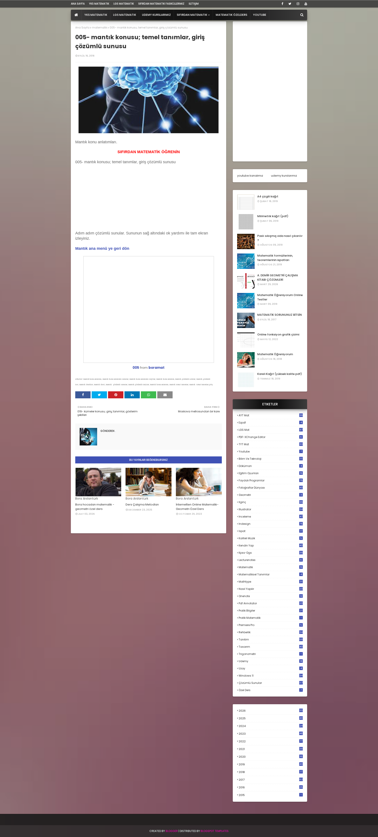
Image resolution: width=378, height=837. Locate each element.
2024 (271, 726)
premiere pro (270, 625)
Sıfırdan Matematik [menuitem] (192, 15)
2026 (271, 711)
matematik (99, 27)
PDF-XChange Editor (270, 437)
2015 (270, 795)
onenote (270, 596)
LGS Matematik (124, 3)
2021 (271, 749)
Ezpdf (270, 422)
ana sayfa (78, 3)
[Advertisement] (108, 202)
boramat (156, 367)
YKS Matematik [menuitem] (95, 15)
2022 (270, 741)
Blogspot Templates (215, 831)
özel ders (270, 690)
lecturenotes (270, 560)
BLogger (172, 831)
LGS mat (271, 430)
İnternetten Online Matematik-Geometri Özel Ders (197, 506)
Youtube (270, 451)
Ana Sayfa (82, 27)
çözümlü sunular (271, 683)
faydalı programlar (271, 480)
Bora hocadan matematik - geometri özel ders (94, 506)
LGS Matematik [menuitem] (124, 15)
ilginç (271, 502)
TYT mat (271, 444)
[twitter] (290, 3)
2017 (271, 780)
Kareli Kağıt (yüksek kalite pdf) (279, 374)
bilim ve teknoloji (270, 459)
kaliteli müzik (270, 538)
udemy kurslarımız (284, 176)
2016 (271, 787)
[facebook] (282, 3)
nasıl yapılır (271, 589)
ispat (270, 531)
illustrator (271, 509)
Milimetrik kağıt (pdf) (272, 216)
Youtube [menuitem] (259, 15)
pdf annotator (271, 603)
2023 (271, 734)
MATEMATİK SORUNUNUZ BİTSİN (279, 315)
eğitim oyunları (270, 473)
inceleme (271, 516)
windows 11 (271, 675)
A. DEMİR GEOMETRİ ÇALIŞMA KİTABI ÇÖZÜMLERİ (277, 277)
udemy (270, 661)
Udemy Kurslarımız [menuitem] (156, 15)
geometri (270, 495)
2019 (271, 764)
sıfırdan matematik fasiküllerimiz (161, 3)
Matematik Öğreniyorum (275, 354)
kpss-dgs (271, 553)
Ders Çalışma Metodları (142, 504)
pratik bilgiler (270, 610)
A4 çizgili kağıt (267, 196)
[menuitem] (76, 15)
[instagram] (298, 3)
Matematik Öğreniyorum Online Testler (280, 297)
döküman (270, 466)
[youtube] (305, 3)
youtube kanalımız (250, 176)
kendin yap (271, 545)
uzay (270, 668)
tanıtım (271, 639)
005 (136, 367)
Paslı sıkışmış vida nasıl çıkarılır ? (280, 238)
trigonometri (270, 654)
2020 (270, 757)
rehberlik (271, 632)
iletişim (194, 3)
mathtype (270, 581)
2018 (270, 772)
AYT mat (271, 415)
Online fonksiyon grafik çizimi (278, 334)
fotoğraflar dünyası (271, 487)
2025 (271, 718)
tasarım (271, 647)
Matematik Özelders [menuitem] (231, 15)
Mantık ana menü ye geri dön (102, 248)
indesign (271, 524)
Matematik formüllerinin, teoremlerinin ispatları (275, 258)
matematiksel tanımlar (270, 574)
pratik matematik (270, 618)
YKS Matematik (99, 3)
